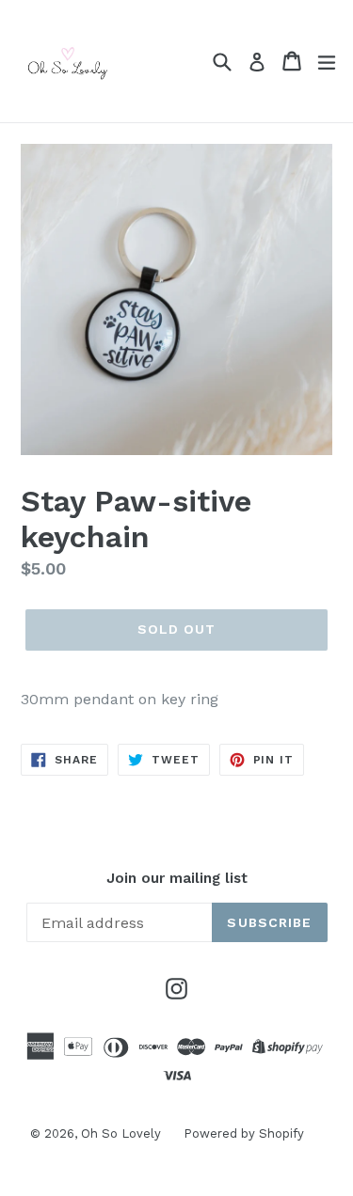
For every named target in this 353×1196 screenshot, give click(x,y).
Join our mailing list (177, 878)
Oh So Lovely (123, 1133)
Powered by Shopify (244, 1133)
